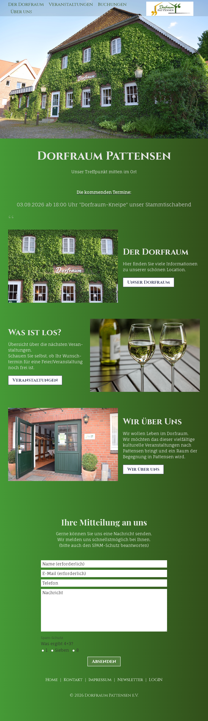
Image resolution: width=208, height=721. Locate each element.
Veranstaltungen (71, 4)
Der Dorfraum (26, 4)
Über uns (21, 12)
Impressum (100, 680)
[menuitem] (27, 4)
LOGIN (155, 680)
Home (52, 680)
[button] (148, 282)
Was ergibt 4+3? (57, 641)
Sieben (62, 650)
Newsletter (130, 680)
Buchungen (112, 4)
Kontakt (73, 680)
